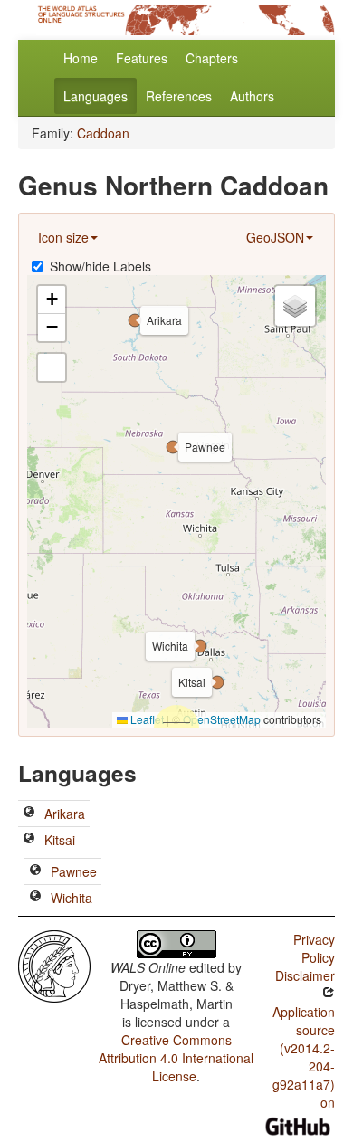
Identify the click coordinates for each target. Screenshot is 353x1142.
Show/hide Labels (100, 266)
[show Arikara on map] (29, 813)
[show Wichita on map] (35, 898)
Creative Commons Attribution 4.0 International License (176, 1058)
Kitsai (59, 840)
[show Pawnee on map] (35, 871)
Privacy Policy (314, 948)
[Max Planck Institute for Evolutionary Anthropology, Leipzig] (54, 965)
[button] (135, 320)
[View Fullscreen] (51, 367)
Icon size (63, 237)
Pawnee (74, 871)
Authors (252, 96)
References (179, 96)
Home (80, 58)
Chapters (212, 58)
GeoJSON (275, 237)
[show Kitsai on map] (29, 840)
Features (141, 58)
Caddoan (103, 133)
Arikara (64, 813)
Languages (95, 96)
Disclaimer (305, 975)
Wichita (71, 898)
